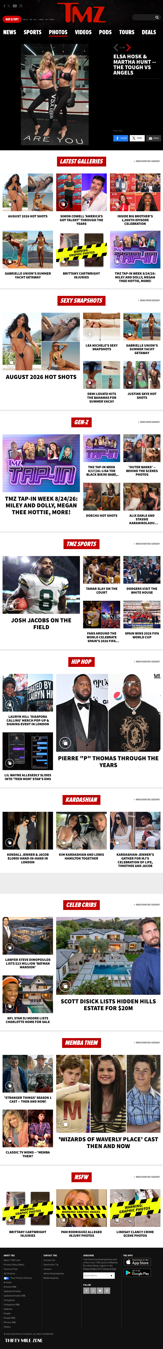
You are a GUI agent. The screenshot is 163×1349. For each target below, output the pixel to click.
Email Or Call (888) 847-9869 (38, 20)
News (9, 32)
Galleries (8, 1309)
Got (12, 19)
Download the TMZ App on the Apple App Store (137, 1262)
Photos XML (10, 1322)
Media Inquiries (51, 1278)
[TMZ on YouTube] (100, 1290)
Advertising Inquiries (53, 1273)
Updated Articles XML (15, 1295)
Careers (47, 1269)
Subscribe (111, 1275)
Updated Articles (12, 1291)
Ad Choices (9, 1273)
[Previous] (115, 47)
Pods (105, 32)
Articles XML (10, 1287)
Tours (126, 32)
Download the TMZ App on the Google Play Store (137, 1273)
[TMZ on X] (9, 6)
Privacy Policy (90, 1269)
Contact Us (49, 1260)
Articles (8, 1282)
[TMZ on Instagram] (21, 6)
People (7, 1313)
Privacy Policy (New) (14, 1264)
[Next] (128, 47)
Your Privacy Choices (21, 1278)
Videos (83, 32)
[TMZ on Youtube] (14, 6)
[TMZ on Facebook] (4, 6)
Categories (9, 1300)
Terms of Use (11, 1269)
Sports (32, 32)
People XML (10, 1318)
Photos (58, 32)
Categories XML (12, 1304)
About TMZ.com (12, 1260)
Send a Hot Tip (50, 1264)
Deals (149, 32)
